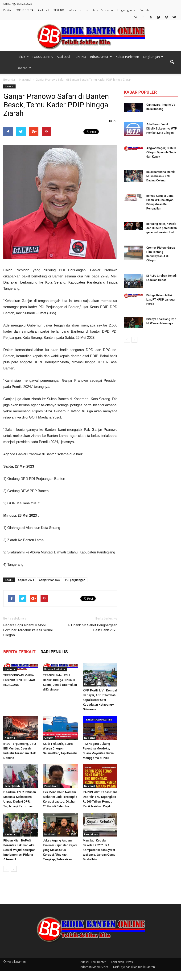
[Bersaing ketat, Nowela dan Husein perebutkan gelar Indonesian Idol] (133, 226)
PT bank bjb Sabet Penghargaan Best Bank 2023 (92, 627)
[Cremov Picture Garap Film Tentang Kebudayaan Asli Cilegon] (133, 253)
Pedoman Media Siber (93, 967)
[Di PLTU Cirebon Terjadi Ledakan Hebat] (133, 281)
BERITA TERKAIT (19, 651)
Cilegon (48, 737)
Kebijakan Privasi (122, 962)
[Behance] (135, 17)
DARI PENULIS (54, 651)
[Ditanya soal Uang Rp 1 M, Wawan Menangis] (133, 322)
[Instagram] (150, 17)
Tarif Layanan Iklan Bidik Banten (134, 967)
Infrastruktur (77, 10)
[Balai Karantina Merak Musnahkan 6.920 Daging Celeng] (133, 176)
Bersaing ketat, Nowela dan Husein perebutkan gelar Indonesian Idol (161, 228)
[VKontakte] (174, 17)
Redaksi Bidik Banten (93, 962)
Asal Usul (43, 10)
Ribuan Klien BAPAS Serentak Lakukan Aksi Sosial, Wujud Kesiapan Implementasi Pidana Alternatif (19, 850)
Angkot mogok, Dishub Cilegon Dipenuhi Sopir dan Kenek (161, 152)
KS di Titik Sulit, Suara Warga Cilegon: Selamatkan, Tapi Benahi (60, 748)
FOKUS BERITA (24, 10)
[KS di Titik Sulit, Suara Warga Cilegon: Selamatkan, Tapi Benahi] (60, 728)
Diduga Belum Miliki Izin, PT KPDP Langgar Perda (160, 300)
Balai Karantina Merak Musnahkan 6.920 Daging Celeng (160, 176)
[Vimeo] (166, 17)
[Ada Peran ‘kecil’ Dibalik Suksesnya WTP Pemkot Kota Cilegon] (133, 129)
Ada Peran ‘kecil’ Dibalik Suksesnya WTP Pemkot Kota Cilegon (161, 128)
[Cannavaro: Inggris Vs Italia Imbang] (133, 107)
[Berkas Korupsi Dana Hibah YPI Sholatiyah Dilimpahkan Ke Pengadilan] (133, 197)
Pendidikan (51, 786)
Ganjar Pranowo (49, 580)
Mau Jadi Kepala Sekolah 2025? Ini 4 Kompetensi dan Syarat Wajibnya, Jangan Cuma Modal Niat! (99, 850)
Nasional (9, 86)
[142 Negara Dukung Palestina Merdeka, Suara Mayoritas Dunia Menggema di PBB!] (100, 728)
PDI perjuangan (75, 580)
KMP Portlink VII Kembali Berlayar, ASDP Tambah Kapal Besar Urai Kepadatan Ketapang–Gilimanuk (100, 700)
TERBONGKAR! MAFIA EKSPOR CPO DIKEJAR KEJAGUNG (19, 680)
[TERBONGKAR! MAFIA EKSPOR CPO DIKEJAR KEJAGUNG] (20, 667)
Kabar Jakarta (13, 786)
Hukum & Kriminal (55, 669)
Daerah (144, 10)
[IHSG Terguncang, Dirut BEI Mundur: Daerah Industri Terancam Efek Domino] (20, 728)
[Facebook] (143, 17)
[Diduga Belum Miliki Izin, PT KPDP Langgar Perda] (133, 295)
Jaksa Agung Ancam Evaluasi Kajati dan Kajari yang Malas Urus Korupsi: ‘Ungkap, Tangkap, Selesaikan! (60, 850)
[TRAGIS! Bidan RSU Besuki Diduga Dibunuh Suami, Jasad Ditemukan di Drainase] (60, 667)
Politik (7, 10)
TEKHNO (58, 10)
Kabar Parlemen (102, 10)
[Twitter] (158, 17)
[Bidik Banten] (90, 36)
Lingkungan (124, 10)
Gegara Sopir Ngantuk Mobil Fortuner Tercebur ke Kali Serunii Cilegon (28, 630)
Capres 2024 (26, 580)
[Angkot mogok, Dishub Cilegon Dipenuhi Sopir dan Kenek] (133, 148)
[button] (172, 62)
